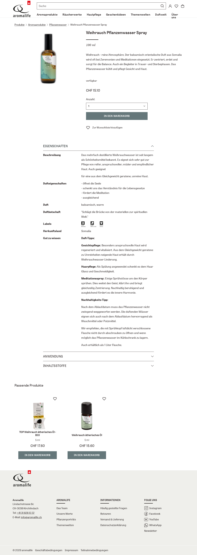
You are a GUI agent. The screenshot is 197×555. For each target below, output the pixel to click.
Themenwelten (65, 525)
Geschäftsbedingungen (48, 550)
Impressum (71, 550)
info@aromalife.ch (31, 517)
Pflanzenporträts (66, 519)
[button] (162, 6)
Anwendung (53, 356)
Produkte (19, 24)
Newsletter (150, 531)
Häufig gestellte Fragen (113, 508)
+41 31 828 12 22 (25, 513)
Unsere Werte (64, 513)
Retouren (105, 513)
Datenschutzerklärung (113, 525)
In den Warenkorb (117, 116)
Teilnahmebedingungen (94, 550)
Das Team (62, 508)
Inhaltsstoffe (54, 366)
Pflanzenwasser (58, 24)
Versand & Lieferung (112, 519)
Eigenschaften (55, 146)
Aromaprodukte (37, 24)
